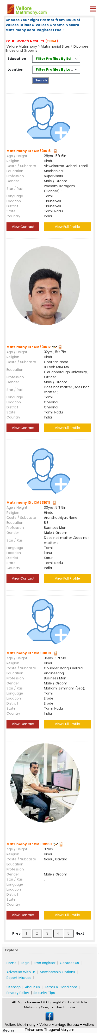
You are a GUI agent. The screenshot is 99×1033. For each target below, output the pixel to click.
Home (11, 962)
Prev (16, 933)
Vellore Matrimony (22, 46)
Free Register (45, 962)
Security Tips (44, 992)
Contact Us (69, 962)
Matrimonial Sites (55, 46)
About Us (32, 987)
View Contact (23, 226)
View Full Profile (67, 226)
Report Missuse (18, 977)
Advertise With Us (21, 972)
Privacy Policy (17, 992)
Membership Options (57, 972)
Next (79, 933)
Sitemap (13, 987)
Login (25, 962)
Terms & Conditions (61, 987)
